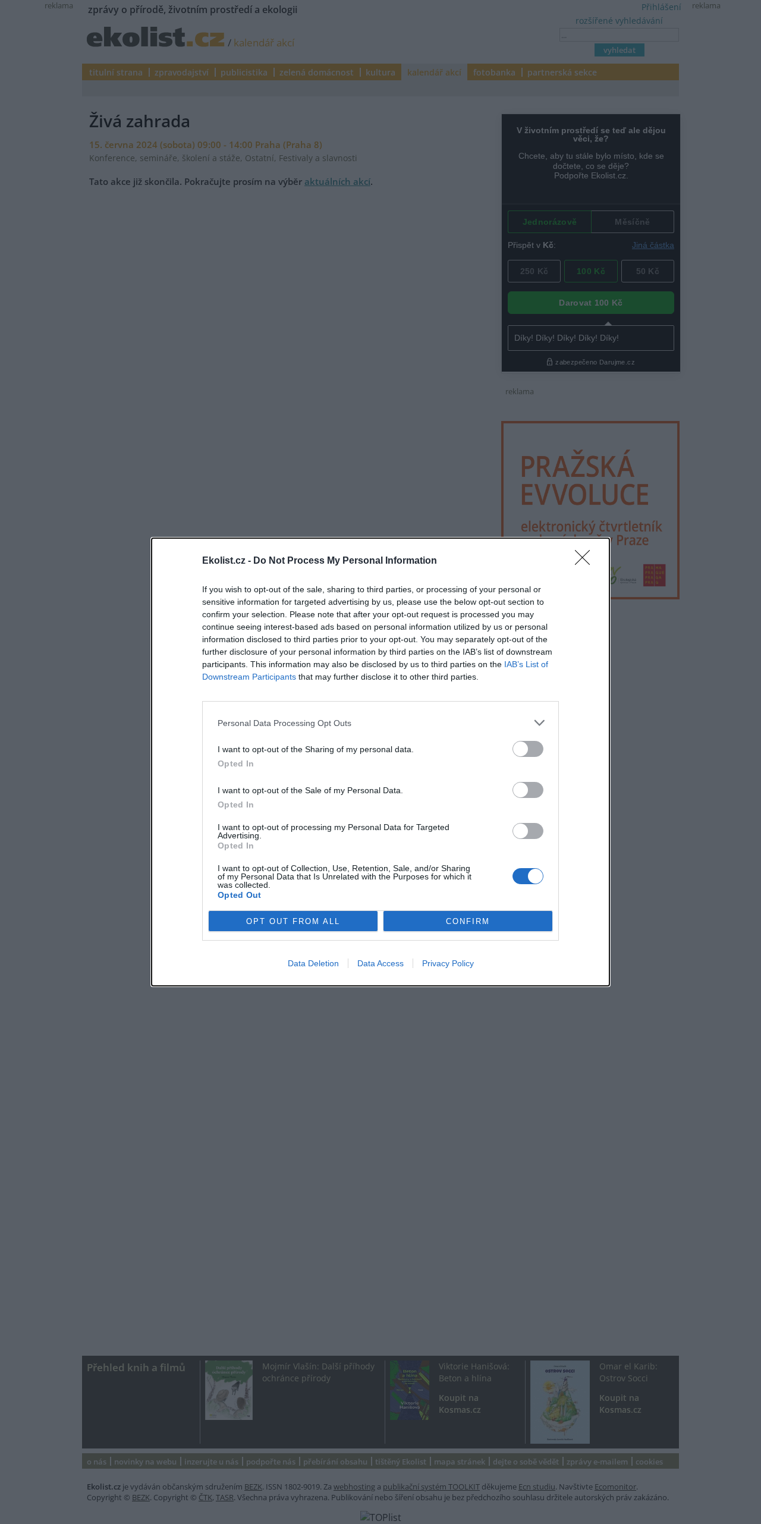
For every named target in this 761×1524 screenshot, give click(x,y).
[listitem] (380, 723)
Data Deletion (313, 963)
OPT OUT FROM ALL (293, 921)
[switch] (527, 749)
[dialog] (380, 762)
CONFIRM (468, 921)
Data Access (380, 963)
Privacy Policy (448, 963)
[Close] (586, 561)
